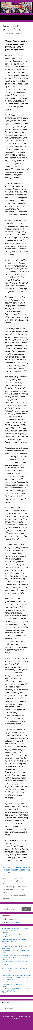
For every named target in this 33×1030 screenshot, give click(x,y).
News (19, 881)
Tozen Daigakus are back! (11, 935)
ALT (6, 878)
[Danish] (9, 915)
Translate (17, 922)
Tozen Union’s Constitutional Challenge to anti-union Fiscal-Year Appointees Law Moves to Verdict (16, 977)
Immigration (13, 878)
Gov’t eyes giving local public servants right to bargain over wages (15, 889)
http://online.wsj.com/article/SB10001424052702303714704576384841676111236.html (16, 869)
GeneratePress (16, 1018)
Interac (15, 884)
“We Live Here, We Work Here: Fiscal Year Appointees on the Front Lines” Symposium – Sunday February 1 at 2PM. (16, 948)
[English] (3, 915)
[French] (7, 915)
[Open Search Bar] (30, 17)
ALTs (10, 884)
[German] (5, 915)
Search (4, 906)
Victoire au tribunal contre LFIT (12, 984)
